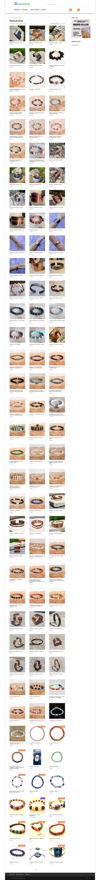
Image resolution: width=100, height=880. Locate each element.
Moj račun (12, 874)
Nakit (15, 17)
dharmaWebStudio (20, 878)
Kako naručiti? (34, 10)
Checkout (27, 874)
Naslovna (17, 10)
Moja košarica (19, 874)
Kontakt (43, 10)
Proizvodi (24, 10)
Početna (11, 17)
